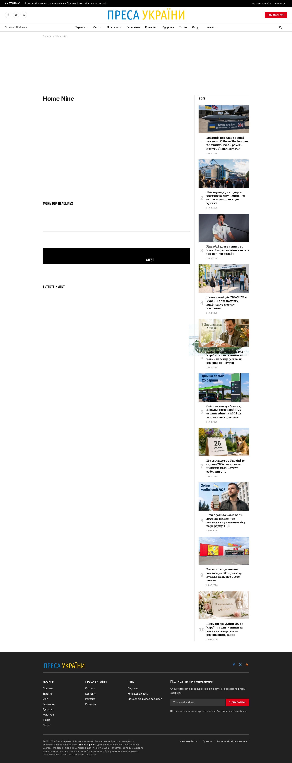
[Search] (280, 27)
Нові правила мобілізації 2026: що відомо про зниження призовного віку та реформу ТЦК (225, 520)
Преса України (87, 744)
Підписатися (276, 15)
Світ (96, 27)
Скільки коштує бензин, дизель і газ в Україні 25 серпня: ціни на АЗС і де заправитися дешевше (223, 411)
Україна (80, 27)
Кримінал (151, 27)
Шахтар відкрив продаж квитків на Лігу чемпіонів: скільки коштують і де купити (225, 197)
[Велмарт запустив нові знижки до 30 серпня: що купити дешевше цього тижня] (224, 551)
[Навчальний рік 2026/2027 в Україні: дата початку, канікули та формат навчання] (224, 278)
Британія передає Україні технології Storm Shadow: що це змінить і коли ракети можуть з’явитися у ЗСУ (227, 143)
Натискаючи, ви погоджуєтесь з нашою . (210, 711)
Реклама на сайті (261, 3)
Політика (112, 27)
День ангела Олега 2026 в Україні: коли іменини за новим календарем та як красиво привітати (224, 357)
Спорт (196, 27)
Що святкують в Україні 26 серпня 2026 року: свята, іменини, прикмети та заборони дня (225, 466)
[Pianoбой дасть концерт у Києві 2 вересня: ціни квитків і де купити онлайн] (224, 228)
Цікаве (209, 27)
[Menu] (285, 27)
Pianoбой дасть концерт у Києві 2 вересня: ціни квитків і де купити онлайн (67, 3)
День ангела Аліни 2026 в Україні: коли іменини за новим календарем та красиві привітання (224, 629)
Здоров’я (168, 27)
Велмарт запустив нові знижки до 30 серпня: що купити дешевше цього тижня (224, 575)
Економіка (133, 27)
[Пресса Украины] (146, 15)
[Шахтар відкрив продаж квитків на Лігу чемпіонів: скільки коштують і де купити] (224, 173)
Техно (183, 27)
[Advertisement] (146, 66)
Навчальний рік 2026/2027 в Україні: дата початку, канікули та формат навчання (226, 303)
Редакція (280, 3)
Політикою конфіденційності (232, 711)
